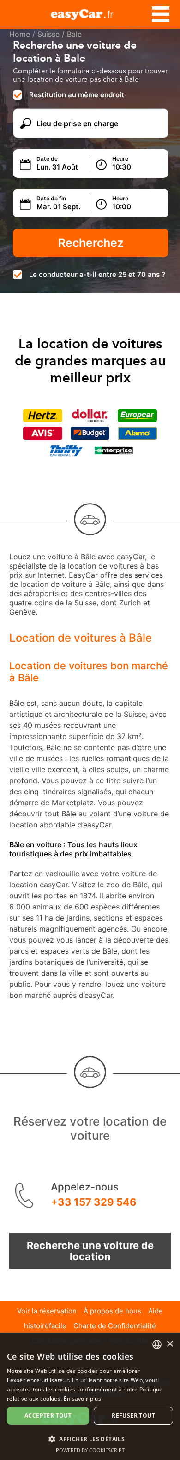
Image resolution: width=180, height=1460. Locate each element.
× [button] (169, 1344)
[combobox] (157, 1344)
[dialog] (90, 1396)
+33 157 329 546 (94, 1202)
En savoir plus (82, 1398)
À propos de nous (112, 1311)
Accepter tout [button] (48, 1415)
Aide (155, 1311)
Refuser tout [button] (133, 1415)
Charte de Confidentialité (114, 1325)
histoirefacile (45, 1325)
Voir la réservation (47, 1311)
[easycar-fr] (90, 13)
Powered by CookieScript (90, 1450)
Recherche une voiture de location (90, 1250)
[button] (90, 1438)
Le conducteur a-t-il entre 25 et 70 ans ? (97, 274)
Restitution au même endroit (76, 94)
